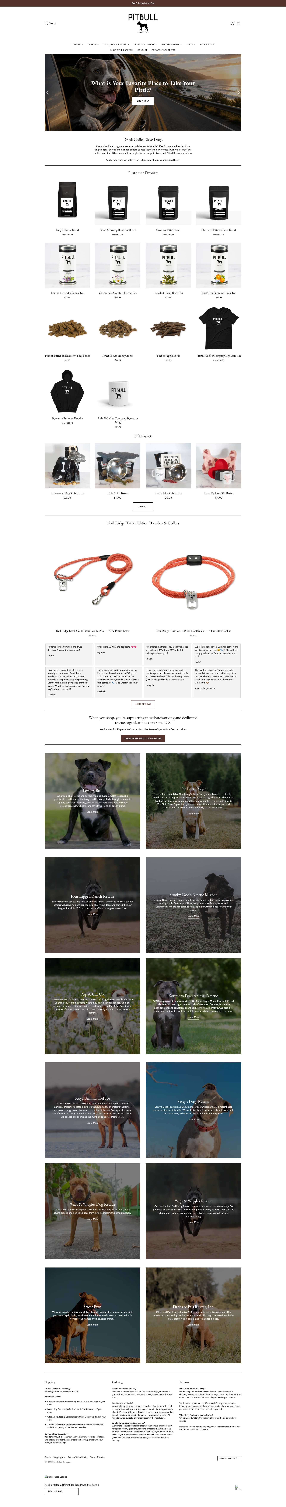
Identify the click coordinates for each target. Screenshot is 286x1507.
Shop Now (143, 102)
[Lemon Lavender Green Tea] (67, 265)
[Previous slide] (48, 92)
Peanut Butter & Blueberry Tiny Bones (67, 355)
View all (143, 506)
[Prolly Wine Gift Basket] (168, 465)
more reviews (143, 704)
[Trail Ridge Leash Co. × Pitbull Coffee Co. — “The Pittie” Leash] (92, 578)
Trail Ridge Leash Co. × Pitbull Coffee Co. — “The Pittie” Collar (193, 631)
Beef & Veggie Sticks (168, 355)
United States (228, 1458)
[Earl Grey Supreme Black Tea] (218, 265)
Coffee (92, 44)
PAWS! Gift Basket (117, 493)
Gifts (190, 44)
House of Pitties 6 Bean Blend (219, 230)
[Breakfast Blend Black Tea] (168, 265)
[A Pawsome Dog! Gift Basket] (67, 465)
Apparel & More (170, 44)
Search (48, 1457)
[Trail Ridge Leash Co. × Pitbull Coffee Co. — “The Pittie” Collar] (193, 578)
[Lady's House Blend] (67, 202)
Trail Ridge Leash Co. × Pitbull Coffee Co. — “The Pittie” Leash (92, 631)
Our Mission (207, 44)
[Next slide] (238, 92)
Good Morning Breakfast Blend (118, 230)
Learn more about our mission (143, 738)
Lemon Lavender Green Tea (67, 293)
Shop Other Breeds (121, 50)
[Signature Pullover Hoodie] (67, 391)
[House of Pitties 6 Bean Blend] (218, 202)
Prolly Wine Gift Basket (168, 493)
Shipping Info (59, 1457)
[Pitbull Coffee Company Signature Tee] (218, 328)
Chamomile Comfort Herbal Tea (118, 293)
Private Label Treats (164, 50)
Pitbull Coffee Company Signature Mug (118, 420)
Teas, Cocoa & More (114, 44)
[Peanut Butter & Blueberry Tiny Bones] (67, 328)
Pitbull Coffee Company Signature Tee (218, 355)
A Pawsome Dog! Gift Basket (67, 493)
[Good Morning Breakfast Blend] (117, 202)
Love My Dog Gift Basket (218, 493)
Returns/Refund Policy (78, 1457)
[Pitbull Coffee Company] (143, 23)
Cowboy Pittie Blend (168, 230)
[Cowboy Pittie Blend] (168, 202)
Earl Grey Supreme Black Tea (219, 293)
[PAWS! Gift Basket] (117, 465)
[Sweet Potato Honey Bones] (117, 328)
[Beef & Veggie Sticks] (168, 328)
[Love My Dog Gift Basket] (218, 465)
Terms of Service (97, 1457)
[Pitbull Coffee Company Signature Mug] (117, 391)
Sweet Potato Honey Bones (117, 355)
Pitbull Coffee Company (61, 1462)
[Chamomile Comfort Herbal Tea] (117, 265)
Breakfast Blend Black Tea (168, 293)
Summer (76, 44)
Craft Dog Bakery (144, 44)
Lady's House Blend (67, 230)
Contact (142, 50)
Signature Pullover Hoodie (67, 418)
